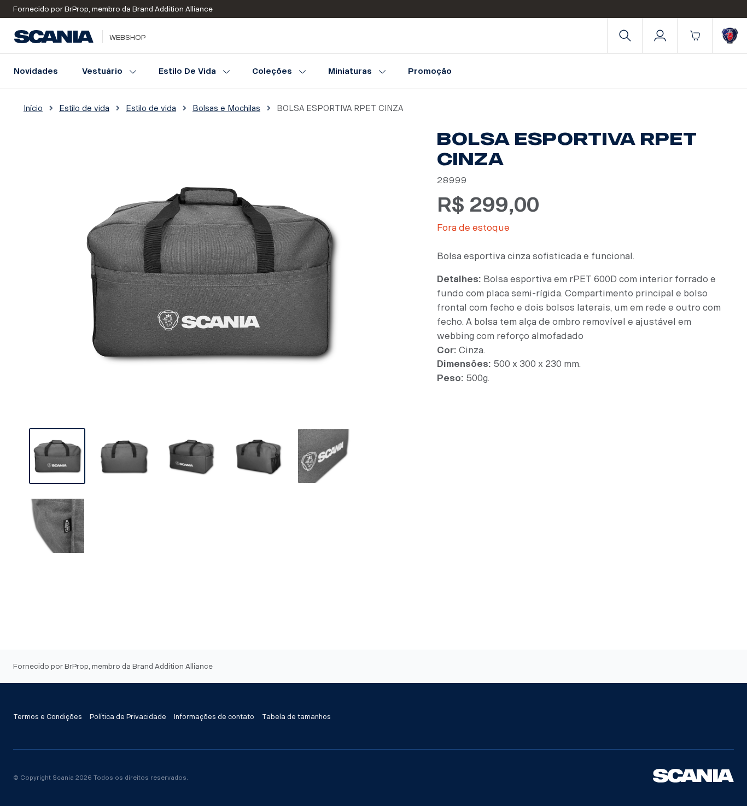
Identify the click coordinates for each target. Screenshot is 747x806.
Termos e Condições (47, 717)
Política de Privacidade (128, 717)
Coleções (272, 71)
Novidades (36, 71)
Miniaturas (350, 71)
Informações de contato (214, 717)
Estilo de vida (187, 71)
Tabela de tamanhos (296, 717)
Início (33, 108)
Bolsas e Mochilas (226, 108)
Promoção (430, 71)
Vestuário (102, 71)
